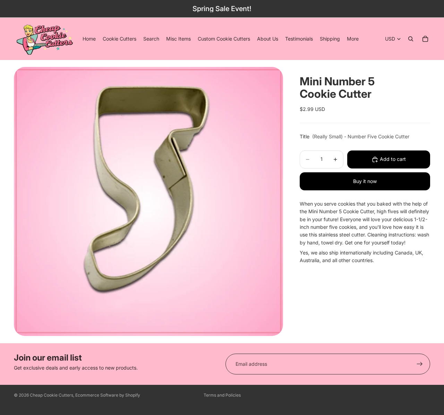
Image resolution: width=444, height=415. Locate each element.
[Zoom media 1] (148, 201)
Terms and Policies (222, 395)
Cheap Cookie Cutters (51, 395)
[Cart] (425, 38)
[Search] (410, 38)
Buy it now (365, 181)
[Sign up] (419, 364)
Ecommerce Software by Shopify (107, 395)
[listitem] (352, 38)
